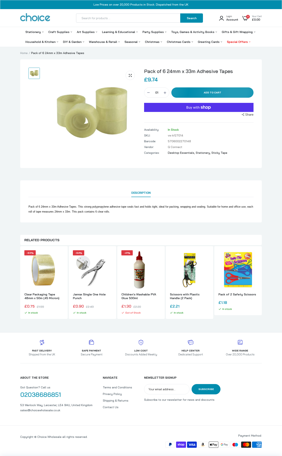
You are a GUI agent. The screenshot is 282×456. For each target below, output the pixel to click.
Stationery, (203, 153)
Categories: (152, 153)
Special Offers (238, 42)
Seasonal (131, 42)
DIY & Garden (72, 42)
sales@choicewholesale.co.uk (40, 410)
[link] (60, 257)
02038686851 (40, 394)
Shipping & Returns (115, 400)
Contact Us (110, 407)
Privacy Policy (112, 394)
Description (140, 193)
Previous (20, 283)
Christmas (152, 42)
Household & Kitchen (40, 42)
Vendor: (149, 147)
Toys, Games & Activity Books (193, 32)
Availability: (151, 130)
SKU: (147, 135)
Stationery (33, 32)
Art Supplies (86, 32)
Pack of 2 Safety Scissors (237, 294)
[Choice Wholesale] (35, 18)
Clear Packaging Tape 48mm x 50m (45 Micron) (41, 296)
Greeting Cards (209, 42)
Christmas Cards (179, 42)
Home (24, 53)
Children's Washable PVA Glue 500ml (138, 296)
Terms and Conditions (117, 387)
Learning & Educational (119, 32)
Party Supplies (153, 32)
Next (262, 283)
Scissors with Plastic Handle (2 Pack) (185, 296)
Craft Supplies (59, 32)
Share (249, 114)
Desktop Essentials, (182, 153)
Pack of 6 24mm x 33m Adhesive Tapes (188, 71)
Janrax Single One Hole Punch (89, 296)
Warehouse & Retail (103, 42)
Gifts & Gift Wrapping (238, 32)
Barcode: (150, 141)
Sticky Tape (219, 153)
